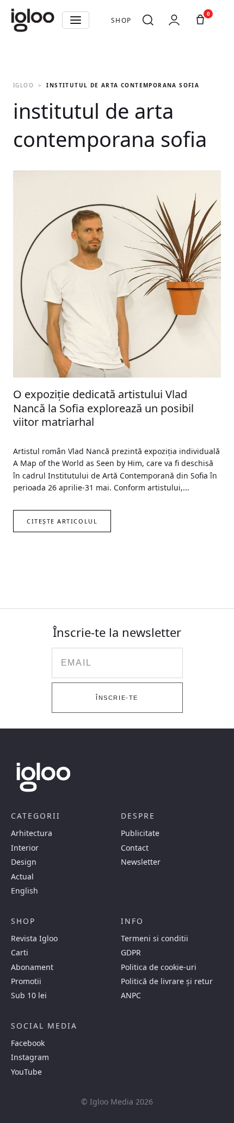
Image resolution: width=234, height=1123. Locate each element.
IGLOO (23, 85)
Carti (19, 953)
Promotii (26, 981)
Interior (25, 848)
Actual (22, 877)
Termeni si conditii (154, 938)
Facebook (28, 1043)
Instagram (30, 1057)
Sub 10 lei (29, 995)
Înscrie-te (117, 697)
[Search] (148, 20)
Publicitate (140, 833)
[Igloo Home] (32, 20)
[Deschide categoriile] (75, 20)
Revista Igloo (34, 938)
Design (23, 862)
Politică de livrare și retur (167, 981)
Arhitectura (31, 833)
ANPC (131, 995)
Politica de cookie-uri (158, 967)
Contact (135, 848)
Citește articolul (62, 521)
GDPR (131, 953)
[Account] (174, 20)
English (24, 891)
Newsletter (141, 862)
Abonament (32, 967)
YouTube (26, 1072)
